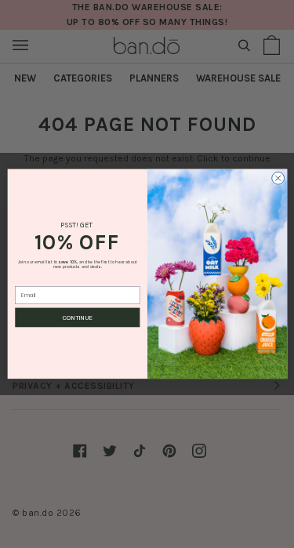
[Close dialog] (277, 178)
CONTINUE (78, 317)
